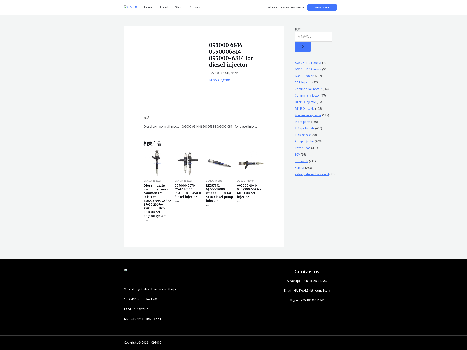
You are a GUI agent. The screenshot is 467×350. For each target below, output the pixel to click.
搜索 (298, 29)
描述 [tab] (146, 118)
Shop (178, 7)
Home (148, 7)
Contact (195, 7)
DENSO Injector (219, 80)
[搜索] (303, 47)
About (164, 7)
